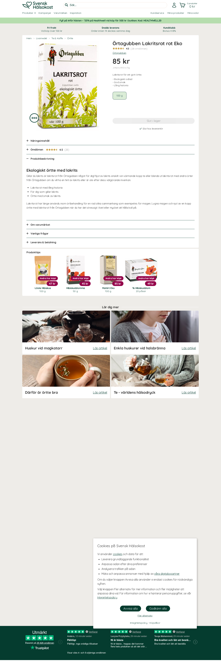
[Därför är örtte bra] (66, 376)
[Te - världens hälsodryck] (155, 376)
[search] (115, 5)
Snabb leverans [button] (110, 29)
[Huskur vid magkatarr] (66, 332)
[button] (189, 5)
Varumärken (60, 12)
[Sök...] (66, 5)
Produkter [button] (27, 12)
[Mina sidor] (174, 5)
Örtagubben (119, 52)
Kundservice (157, 12)
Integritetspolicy (107, 597)
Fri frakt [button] (51, 29)
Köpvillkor (155, 622)
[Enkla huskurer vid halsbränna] (155, 332)
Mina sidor (193, 12)
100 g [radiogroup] (119, 95)
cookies (117, 554)
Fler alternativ (145, 615)
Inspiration (75, 12)
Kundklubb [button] (169, 29)
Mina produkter (175, 12)
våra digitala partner (167, 573)
